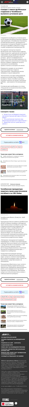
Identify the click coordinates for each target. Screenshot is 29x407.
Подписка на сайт (7, 343)
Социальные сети (7, 345)
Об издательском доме (8, 337)
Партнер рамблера (14, 399)
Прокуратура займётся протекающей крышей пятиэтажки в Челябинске (15, 326)
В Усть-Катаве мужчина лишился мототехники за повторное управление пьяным (16, 312)
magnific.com (4, 214)
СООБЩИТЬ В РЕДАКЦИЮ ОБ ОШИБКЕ (12, 356)
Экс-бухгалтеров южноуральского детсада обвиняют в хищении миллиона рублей (17, 171)
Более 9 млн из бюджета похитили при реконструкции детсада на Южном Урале (14, 116)
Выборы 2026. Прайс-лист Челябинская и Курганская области (13, 353)
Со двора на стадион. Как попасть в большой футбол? (13, 101)
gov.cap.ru (3, 35)
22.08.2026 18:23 (5, 184)
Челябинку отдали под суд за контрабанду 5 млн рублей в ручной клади (17, 316)
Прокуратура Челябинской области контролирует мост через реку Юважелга (16, 306)
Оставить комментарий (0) (14, 135)
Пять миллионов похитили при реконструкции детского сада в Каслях (14, 119)
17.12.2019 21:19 (4, 6)
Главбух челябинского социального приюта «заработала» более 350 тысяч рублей (12, 157)
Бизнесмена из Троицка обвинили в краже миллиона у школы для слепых (17, 166)
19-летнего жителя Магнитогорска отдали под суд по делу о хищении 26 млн (17, 321)
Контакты (17, 343)
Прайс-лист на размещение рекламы (13, 347)
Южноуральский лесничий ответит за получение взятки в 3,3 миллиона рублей (13, 176)
